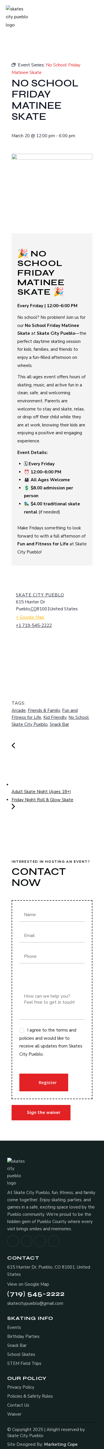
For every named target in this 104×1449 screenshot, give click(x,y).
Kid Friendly (54, 717)
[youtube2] (54, 1241)
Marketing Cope (61, 1444)
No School (78, 717)
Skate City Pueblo (40, 595)
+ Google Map (30, 617)
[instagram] (26, 1241)
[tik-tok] (40, 1241)
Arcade (19, 710)
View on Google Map (28, 1284)
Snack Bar (59, 724)
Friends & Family (44, 710)
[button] (95, 17)
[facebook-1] (13, 1241)
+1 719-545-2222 (34, 625)
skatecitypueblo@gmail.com (35, 1303)
